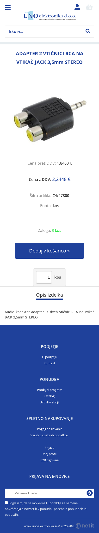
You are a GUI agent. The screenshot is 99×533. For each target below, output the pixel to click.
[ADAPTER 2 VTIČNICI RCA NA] (49, 118)
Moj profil (49, 454)
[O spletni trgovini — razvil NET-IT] (85, 526)
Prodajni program (49, 390)
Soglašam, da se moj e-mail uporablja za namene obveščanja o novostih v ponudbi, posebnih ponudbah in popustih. (46, 509)
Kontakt (49, 363)
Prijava (49, 447)
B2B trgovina (49, 460)
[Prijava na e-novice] (89, 493)
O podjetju (49, 357)
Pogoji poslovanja (49, 429)
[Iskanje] (88, 31)
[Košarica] (89, 8)
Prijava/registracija (77, 8)
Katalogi (49, 396)
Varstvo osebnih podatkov (49, 435)
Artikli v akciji (49, 402)
